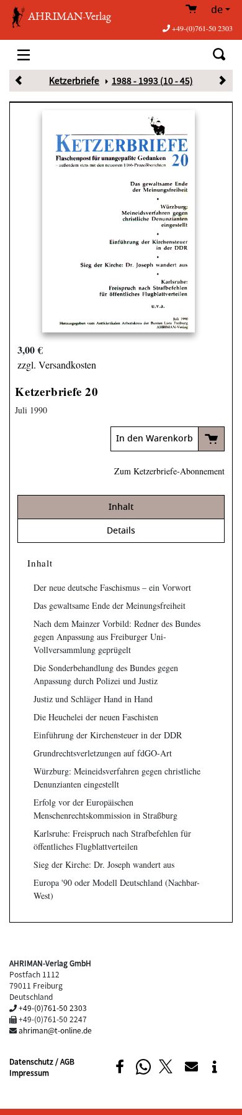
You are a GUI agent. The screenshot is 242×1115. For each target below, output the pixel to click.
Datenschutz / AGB (41, 1061)
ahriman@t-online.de (55, 1030)
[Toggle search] (218, 54)
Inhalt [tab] (121, 507)
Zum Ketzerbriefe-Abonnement (169, 471)
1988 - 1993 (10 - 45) (152, 80)
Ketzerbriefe (74, 80)
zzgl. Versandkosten (56, 364)
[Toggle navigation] (23, 54)
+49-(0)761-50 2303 (202, 28)
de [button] (217, 9)
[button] (119, 1067)
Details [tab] (121, 530)
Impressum (29, 1072)
